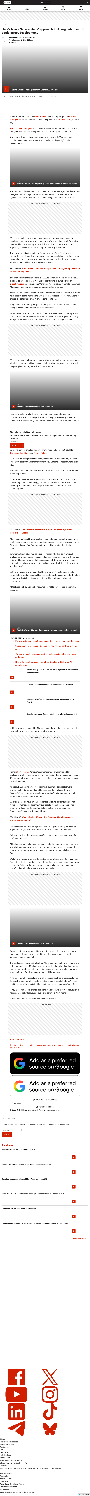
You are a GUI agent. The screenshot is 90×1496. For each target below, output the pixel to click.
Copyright (4, 1476)
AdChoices (85, 1494)
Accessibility (5, 1489)
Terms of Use (5, 1479)
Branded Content (7, 1444)
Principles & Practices (9, 1442)
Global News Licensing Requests (13, 1463)
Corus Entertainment (8, 1487)
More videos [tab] (28, 638)
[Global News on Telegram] (16, 1437)
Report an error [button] (46, 1107)
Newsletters (5, 1452)
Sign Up (7, 1134)
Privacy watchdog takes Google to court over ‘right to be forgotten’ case (47, 641)
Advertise (4, 1481)
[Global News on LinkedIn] (16, 1419)
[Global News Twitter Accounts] (49, 1385)
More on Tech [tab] (16, 638)
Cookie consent (6, 1466)
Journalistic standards (46, 1100)
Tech (4, 25)
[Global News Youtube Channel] (16, 1402)
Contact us (4, 1447)
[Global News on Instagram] (49, 1402)
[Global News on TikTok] (49, 1419)
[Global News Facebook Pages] (16, 1385)
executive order (17, 284)
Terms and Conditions (20, 453)
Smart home (5, 1458)
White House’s (40, 116)
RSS (2, 1450)
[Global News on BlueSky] (49, 1437)
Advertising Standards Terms (12, 1484)
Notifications (5, 1455)
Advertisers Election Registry (11, 1460)
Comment (18, 1103)
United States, (65, 120)
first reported (23, 772)
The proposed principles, (21, 128)
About (2, 1439)
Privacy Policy (40, 453)
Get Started (17, 446)
